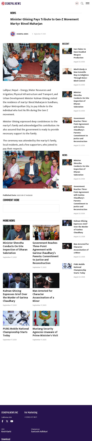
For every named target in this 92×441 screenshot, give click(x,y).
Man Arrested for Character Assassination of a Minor (81, 248)
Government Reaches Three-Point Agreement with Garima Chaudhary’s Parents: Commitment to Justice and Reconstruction (81, 130)
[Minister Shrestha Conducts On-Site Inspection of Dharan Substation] (67, 94)
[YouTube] (12, 421)
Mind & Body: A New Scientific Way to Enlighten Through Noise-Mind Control (81, 75)
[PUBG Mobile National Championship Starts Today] (67, 266)
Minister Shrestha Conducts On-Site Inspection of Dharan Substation (81, 99)
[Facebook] (2, 421)
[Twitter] (7, 421)
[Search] (82, 3)
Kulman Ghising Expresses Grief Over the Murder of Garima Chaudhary (81, 227)
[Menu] (87, 3)
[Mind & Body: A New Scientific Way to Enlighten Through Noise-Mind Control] (67, 71)
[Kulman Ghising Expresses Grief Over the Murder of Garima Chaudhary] (67, 223)
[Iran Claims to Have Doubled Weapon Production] (67, 51)
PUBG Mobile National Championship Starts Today (80, 268)
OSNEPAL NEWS (22, 34)
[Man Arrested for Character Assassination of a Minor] (67, 246)
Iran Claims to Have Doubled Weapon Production (80, 53)
